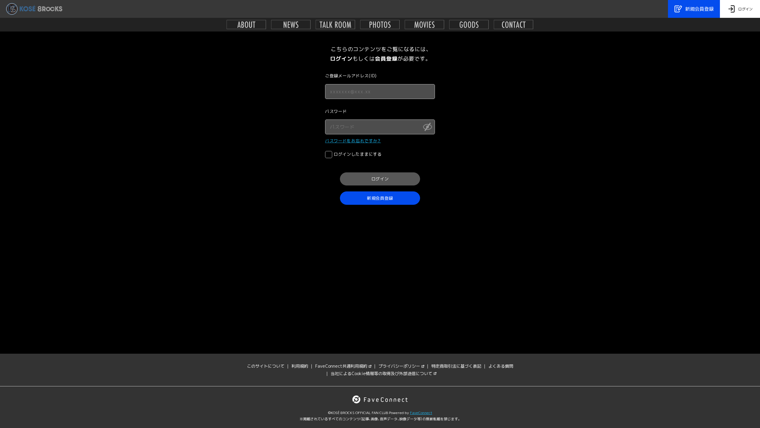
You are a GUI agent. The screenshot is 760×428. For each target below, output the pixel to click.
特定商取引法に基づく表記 (456, 366)
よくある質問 (500, 366)
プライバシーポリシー (399, 366)
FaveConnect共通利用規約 (341, 366)
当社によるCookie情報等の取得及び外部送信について (381, 373)
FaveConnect (421, 412)
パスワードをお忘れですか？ (353, 141)
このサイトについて (265, 366)
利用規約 (300, 366)
